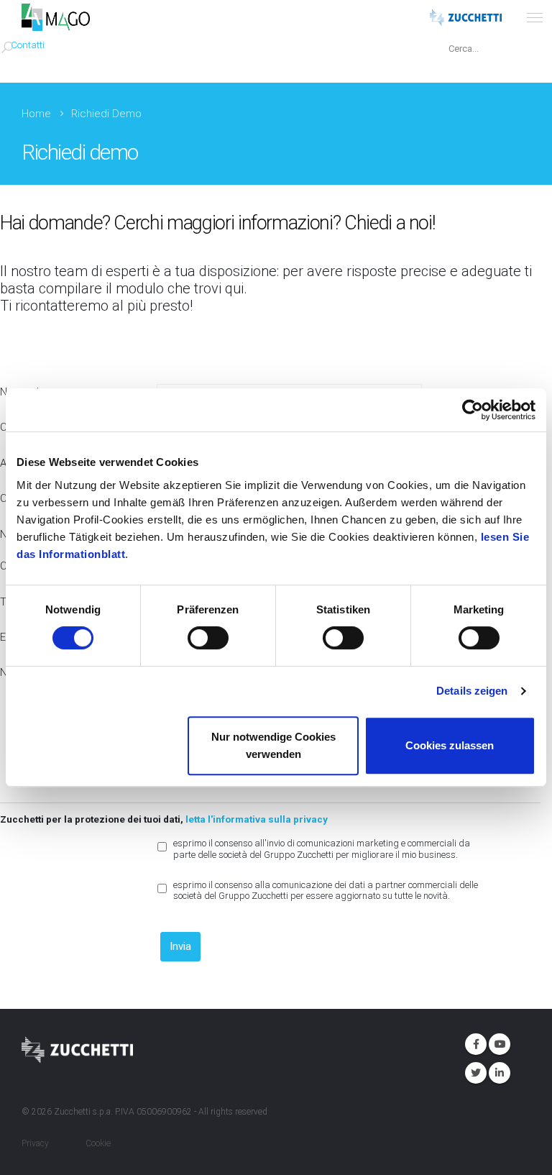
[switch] (208, 637)
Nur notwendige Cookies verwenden (273, 745)
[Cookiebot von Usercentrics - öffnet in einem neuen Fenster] (472, 410)
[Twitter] (474, 1071)
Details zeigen (471, 691)
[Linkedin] (498, 1071)
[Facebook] (474, 1042)
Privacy (35, 1143)
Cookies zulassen (449, 745)
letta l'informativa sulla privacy (256, 819)
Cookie (98, 1143)
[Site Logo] (56, 16)
